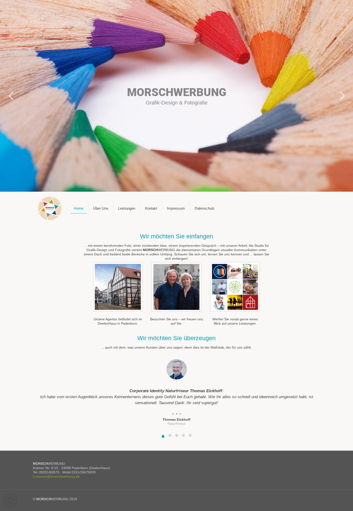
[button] (10, 500)
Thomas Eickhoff (176, 419)
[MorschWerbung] (50, 208)
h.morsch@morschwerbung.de (56, 476)
